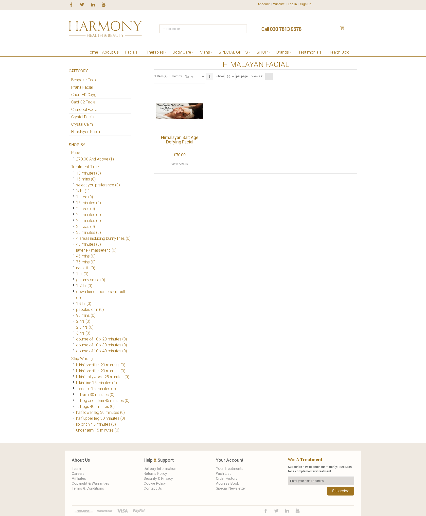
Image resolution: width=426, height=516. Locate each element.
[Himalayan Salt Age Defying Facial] (179, 111)
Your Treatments (229, 468)
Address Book (227, 483)
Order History (226, 478)
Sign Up (306, 4)
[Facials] (78, 58)
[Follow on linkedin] (92, 4)
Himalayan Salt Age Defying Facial (179, 140)
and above (92, 159)
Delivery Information (160, 468)
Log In (292, 4)
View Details (180, 164)
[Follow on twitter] (82, 4)
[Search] (243, 29)
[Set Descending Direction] (209, 76)
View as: (257, 76)
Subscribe (340, 491)
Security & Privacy (158, 478)
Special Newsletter (231, 488)
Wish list (223, 473)
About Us (81, 460)
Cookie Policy (155, 483)
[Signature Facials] (85, 58)
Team (76, 468)
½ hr (80, 191)
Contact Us (153, 488)
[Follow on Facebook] (71, 4)
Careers (78, 473)
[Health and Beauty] (105, 29)
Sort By (177, 76)
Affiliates (79, 478)
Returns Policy (155, 473)
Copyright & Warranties (90, 483)
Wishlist (278, 4)
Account (264, 4)
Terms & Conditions (88, 488)
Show (220, 76)
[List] (275, 76)
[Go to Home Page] (70, 58)
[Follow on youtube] (103, 4)
